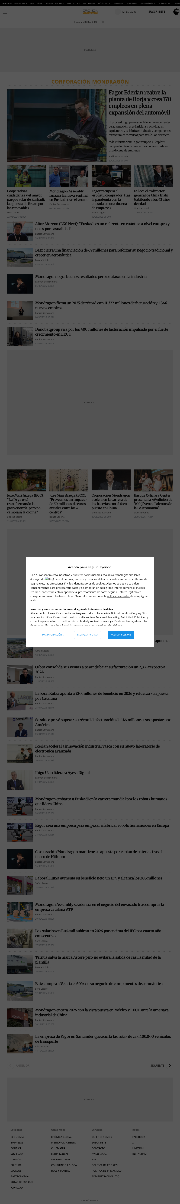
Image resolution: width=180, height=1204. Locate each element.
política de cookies (118, 596)
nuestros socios (82, 575)
